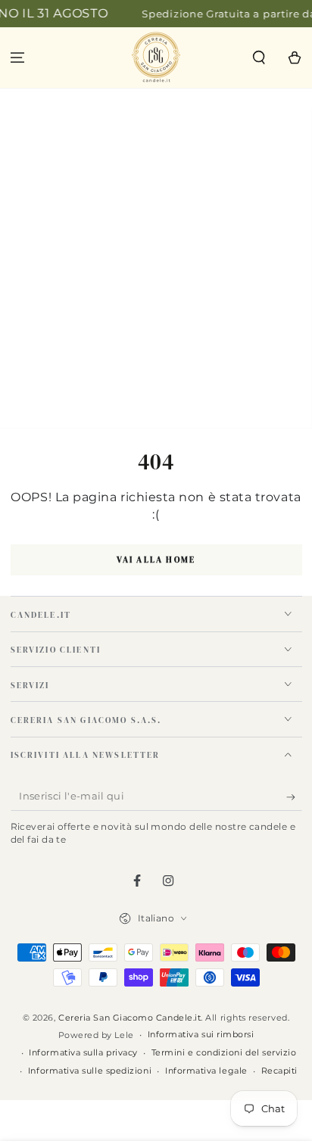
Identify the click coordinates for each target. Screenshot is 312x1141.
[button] (258, 58)
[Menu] (18, 58)
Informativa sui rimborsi (201, 1035)
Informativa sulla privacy (83, 1053)
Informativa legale (206, 1071)
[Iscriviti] (294, 797)
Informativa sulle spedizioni (89, 1071)
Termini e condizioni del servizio (224, 1053)
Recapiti (279, 1071)
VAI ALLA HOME (156, 560)
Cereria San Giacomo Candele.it (129, 1018)
